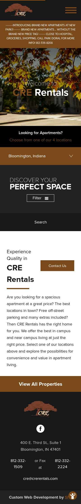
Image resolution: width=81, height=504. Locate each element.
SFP (68, 497)
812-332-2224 (62, 463)
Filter (38, 198)
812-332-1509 (18, 463)
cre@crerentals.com (40, 478)
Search (40, 222)
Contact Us (57, 265)
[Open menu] (70, 10)
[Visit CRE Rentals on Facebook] (40, 431)
